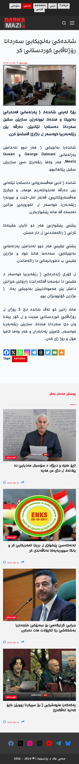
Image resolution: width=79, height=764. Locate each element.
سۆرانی (15, 6)
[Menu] (72, 23)
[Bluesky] (68, 743)
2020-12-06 (9, 63)
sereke (19, 359)
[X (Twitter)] (20, 743)
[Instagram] (27, 352)
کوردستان (23, 63)
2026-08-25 (12, 483)
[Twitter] (48, 352)
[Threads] (41, 352)
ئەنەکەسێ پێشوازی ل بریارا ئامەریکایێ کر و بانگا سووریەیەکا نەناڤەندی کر (42, 548)
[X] (13, 352)
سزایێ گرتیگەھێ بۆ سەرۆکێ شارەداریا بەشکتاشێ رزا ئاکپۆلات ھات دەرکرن (46, 628)
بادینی (27, 6)
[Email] (55, 352)
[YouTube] (49, 743)
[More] (62, 352)
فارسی (39, 9)
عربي (52, 6)
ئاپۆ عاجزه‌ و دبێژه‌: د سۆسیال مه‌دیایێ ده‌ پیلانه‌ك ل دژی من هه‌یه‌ (45, 468)
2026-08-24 (12, 722)
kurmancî (40, 6)
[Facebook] (6, 352)
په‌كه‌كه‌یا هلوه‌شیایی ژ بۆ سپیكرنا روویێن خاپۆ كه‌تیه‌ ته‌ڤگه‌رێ (41, 708)
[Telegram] (34, 352)
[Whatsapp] (20, 352)
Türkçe (63, 6)
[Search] (64, 23)
